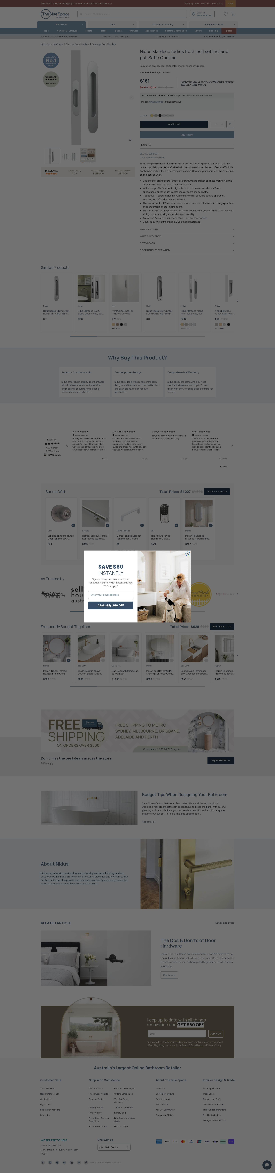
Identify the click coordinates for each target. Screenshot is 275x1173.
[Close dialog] (188, 554)
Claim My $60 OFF (111, 605)
